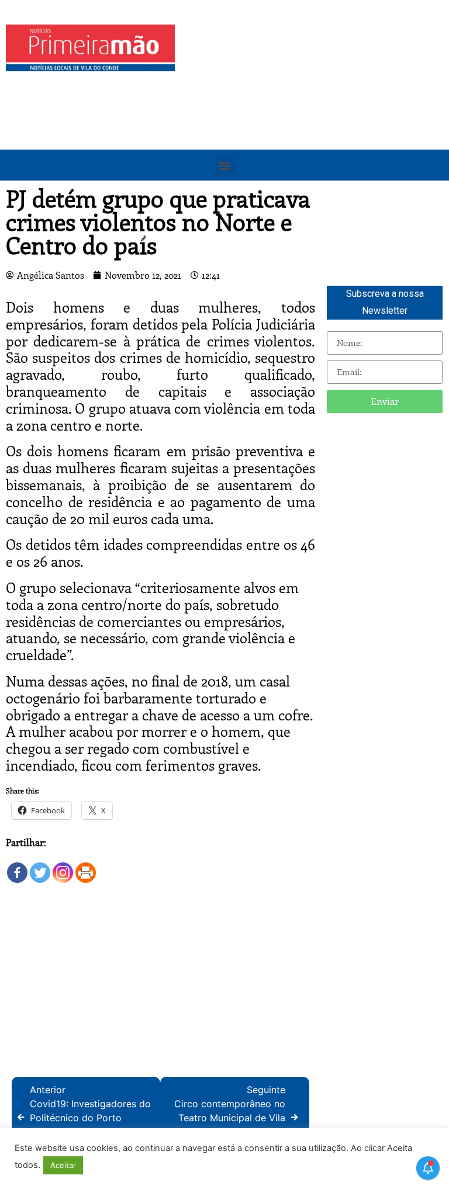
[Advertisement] (314, 106)
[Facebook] (17, 867)
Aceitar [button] (63, 1165)
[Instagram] (63, 867)
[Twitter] (40, 867)
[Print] (85, 867)
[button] (224, 165)
